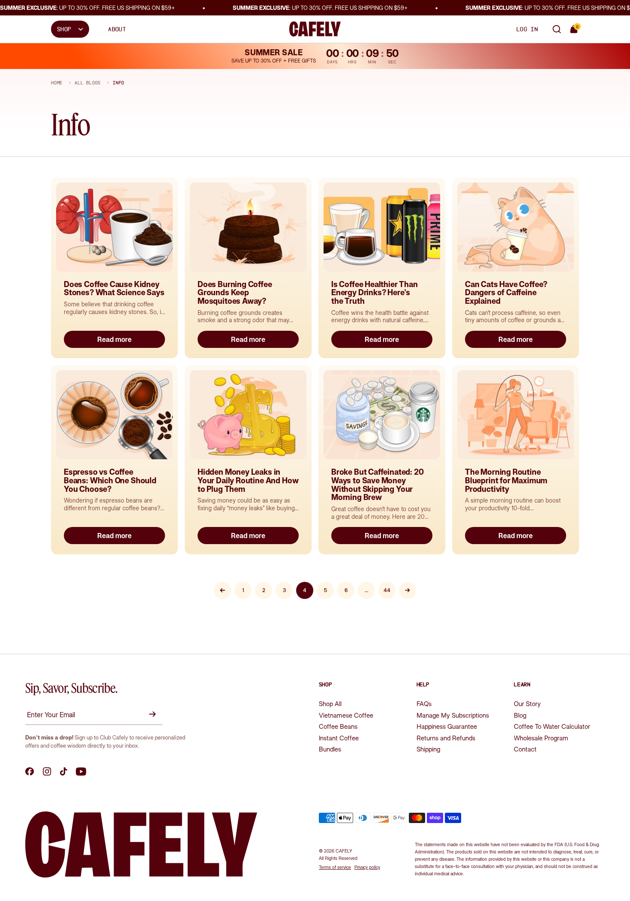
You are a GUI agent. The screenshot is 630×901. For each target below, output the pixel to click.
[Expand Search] (557, 29)
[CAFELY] (315, 28)
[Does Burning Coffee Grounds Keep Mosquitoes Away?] (248, 227)
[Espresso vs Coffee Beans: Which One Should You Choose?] (114, 414)
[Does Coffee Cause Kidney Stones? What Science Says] (114, 227)
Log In (527, 29)
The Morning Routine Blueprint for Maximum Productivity (506, 480)
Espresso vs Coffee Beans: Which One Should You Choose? (110, 480)
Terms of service (335, 867)
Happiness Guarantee (447, 726)
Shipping (428, 749)
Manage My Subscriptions (453, 715)
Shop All (330, 704)
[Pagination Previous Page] (222, 590)
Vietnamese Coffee (346, 715)
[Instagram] (47, 771)
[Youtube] (81, 771)
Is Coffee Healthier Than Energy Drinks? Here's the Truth (374, 293)
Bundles (330, 749)
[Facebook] (29, 771)
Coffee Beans (338, 726)
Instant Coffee (339, 738)
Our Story (527, 704)
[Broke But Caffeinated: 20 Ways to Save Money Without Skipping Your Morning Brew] (382, 414)
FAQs (424, 704)
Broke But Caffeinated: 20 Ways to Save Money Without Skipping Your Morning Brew (377, 484)
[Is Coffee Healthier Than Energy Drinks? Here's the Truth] (382, 227)
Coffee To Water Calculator (552, 726)
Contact (525, 749)
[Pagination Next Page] (407, 590)
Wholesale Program (541, 738)
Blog (520, 715)
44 (387, 590)
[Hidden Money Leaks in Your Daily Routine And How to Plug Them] (248, 414)
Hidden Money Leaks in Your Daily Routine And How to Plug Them (248, 480)
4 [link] (304, 590)
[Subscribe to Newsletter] (154, 714)
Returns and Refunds (446, 738)
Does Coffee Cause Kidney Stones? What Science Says (114, 288)
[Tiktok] (63, 771)
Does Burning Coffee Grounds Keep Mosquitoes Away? (235, 293)
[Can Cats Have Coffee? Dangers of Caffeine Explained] (515, 227)
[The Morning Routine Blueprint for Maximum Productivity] (515, 414)
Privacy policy (367, 867)
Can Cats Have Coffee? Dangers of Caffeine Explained (506, 293)
